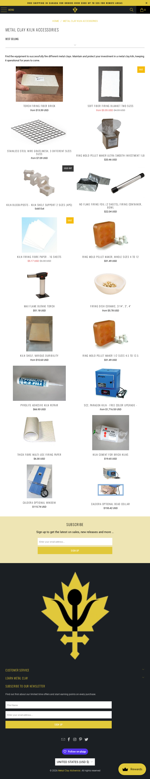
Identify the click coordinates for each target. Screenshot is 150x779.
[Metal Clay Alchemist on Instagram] (74, 740)
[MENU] (2, 10)
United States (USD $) (73, 762)
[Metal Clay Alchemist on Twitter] (86, 740)
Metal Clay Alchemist (69, 770)
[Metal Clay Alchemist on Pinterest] (80, 740)
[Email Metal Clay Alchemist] (63, 740)
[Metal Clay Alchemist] (75, 10)
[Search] (131, 10)
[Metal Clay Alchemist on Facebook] (69, 740)
